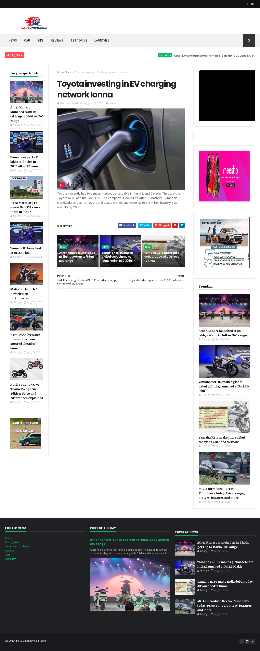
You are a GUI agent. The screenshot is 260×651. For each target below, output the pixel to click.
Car (27, 40)
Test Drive (79, 40)
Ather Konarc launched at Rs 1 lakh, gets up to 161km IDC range (77, 257)
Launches (101, 40)
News (13, 40)
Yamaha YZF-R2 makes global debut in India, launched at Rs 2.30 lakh (118, 257)
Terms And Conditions (17, 546)
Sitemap (9, 550)
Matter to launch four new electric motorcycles (26, 294)
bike (41, 40)
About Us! (10, 559)
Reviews (57, 40)
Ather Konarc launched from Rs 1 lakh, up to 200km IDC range (203, 56)
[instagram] (252, 4)
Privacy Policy (13, 542)
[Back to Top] (252, 641)
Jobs (8, 555)
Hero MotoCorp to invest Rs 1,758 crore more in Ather (25, 207)
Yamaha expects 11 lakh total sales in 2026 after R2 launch (25, 161)
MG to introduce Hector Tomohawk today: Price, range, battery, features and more (222, 493)
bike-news (151, 55)
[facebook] (247, 4)
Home (60, 72)
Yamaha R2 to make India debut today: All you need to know (162, 257)
